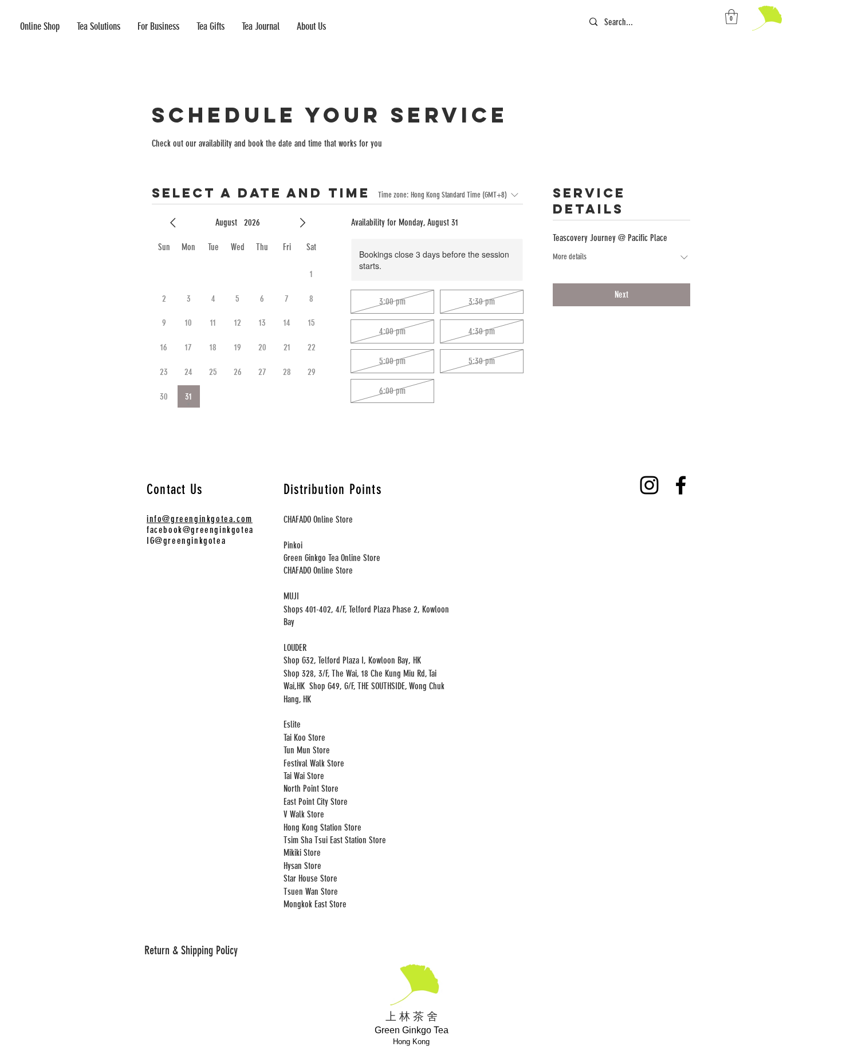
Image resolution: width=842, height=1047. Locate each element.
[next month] (302, 223)
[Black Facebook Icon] (680, 485)
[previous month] (173, 223)
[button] (158, 26)
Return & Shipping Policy (191, 950)
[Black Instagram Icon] (649, 485)
